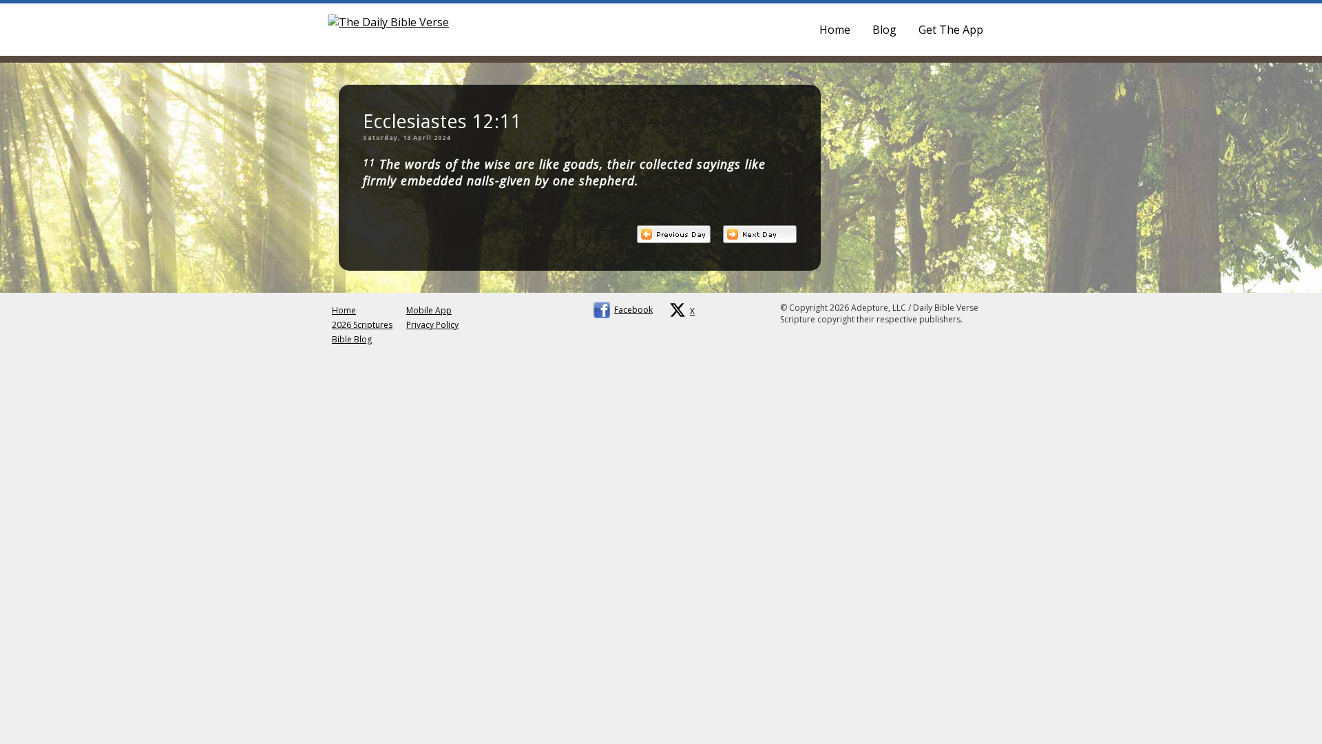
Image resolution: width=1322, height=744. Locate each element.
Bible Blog (352, 339)
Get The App (951, 29)
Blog (884, 29)
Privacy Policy (432, 325)
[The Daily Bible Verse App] (388, 22)
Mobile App (429, 310)
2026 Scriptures (362, 325)
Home (834, 29)
